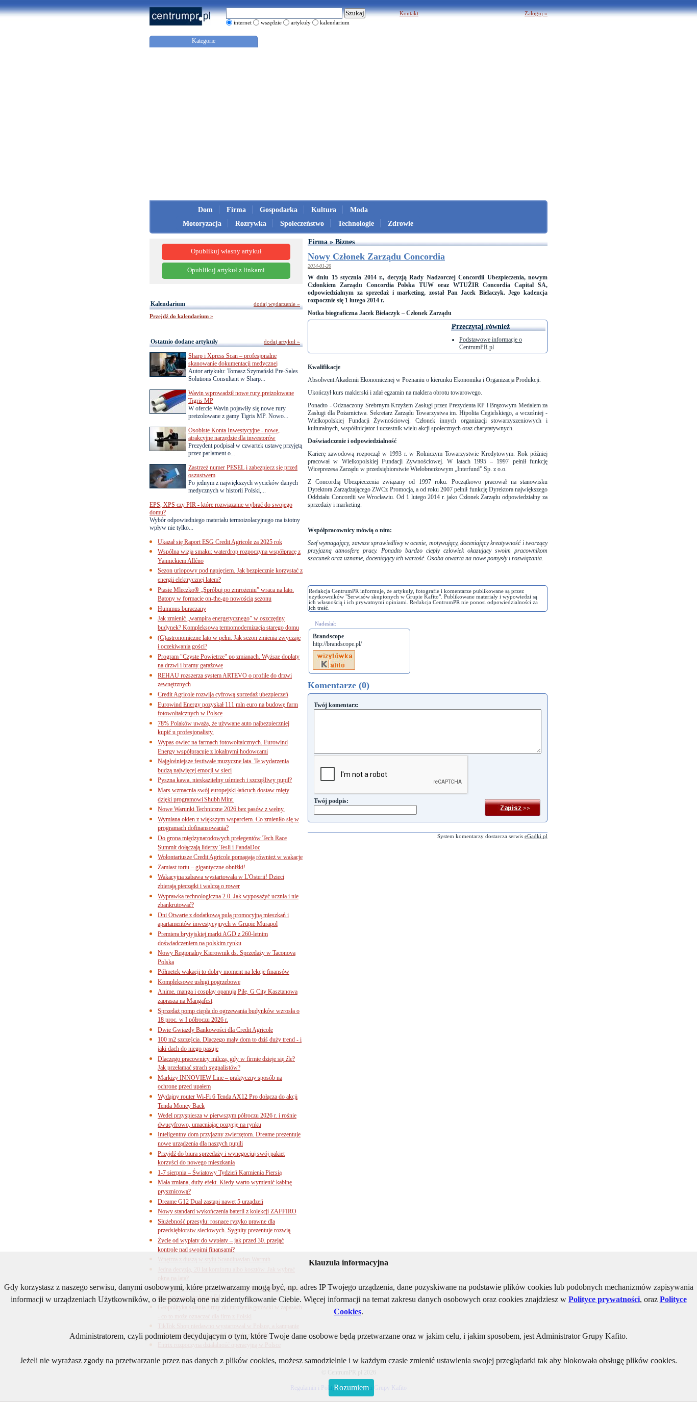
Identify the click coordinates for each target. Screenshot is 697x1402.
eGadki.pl (536, 836)
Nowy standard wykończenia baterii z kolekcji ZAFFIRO (227, 1211)
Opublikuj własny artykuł (226, 251)
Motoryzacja (202, 223)
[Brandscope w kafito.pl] (334, 653)
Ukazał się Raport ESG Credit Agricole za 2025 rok (220, 542)
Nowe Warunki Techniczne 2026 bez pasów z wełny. (221, 809)
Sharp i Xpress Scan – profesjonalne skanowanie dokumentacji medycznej (233, 359)
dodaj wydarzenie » (277, 304)
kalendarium (335, 22)
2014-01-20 (319, 266)
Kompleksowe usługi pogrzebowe (199, 981)
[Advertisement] (348, 124)
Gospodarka (278, 210)
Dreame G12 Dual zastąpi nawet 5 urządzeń (210, 1201)
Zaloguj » (536, 13)
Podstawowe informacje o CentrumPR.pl (490, 343)
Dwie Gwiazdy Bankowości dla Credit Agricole (215, 1029)
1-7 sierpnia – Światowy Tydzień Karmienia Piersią (220, 1172)
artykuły (301, 22)
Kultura (323, 210)
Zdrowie (400, 223)
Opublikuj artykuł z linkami (226, 270)
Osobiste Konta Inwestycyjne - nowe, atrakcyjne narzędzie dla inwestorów (234, 434)
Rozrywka (250, 223)
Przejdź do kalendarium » (181, 316)
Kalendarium (168, 303)
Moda (359, 210)
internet (243, 22)
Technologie (356, 223)
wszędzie (271, 22)
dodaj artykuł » (282, 342)
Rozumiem (351, 1387)
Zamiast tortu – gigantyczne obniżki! (201, 867)
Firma (236, 210)
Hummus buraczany (182, 608)
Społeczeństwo (302, 223)
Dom (205, 210)
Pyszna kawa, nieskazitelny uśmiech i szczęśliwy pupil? (225, 780)
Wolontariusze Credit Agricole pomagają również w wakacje (230, 857)
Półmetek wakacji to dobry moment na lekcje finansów (223, 971)
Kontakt (409, 13)
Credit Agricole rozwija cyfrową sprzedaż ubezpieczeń (223, 694)
